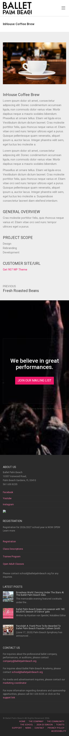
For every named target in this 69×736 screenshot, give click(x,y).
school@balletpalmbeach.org (27, 672)
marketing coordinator (14, 683)
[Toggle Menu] (63, 8)
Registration (9, 541)
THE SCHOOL (26, 724)
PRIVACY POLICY (56, 728)
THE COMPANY (36, 721)
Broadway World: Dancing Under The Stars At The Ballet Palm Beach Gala (40, 593)
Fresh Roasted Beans (21, 290)
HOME (22, 721)
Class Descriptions (13, 549)
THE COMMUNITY (55, 721)
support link (9, 697)
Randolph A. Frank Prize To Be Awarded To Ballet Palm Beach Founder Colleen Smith (38, 627)
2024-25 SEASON (44, 724)
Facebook (8, 492)
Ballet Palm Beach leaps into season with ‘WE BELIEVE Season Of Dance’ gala (40, 610)
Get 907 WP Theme (15, 269)
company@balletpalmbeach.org (19, 661)
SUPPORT (17, 728)
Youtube (7, 498)
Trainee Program (12, 556)
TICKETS (60, 724)
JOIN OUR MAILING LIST (34, 380)
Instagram (8, 504)
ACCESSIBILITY (58, 731)
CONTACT (39, 728)
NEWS (28, 728)
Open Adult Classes (13, 564)
